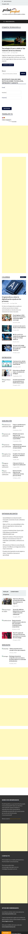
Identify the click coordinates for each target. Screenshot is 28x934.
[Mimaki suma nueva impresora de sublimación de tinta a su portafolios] (7, 434)
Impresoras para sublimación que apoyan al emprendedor (19, 446)
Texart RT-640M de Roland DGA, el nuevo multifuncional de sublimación (19, 612)
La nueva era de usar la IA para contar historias (19, 326)
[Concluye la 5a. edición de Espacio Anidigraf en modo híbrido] (7, 361)
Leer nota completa (7, 64)
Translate (13, 121)
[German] (4, 117)
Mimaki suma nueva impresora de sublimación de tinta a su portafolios (19, 436)
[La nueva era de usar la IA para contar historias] (7, 326)
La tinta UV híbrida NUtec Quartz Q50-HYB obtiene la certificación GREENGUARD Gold (13, 532)
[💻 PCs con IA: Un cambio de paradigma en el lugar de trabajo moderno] (7, 334)
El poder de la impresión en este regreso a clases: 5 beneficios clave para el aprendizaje (14, 553)
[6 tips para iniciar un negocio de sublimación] (7, 463)
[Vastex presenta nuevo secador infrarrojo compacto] (5, 648)
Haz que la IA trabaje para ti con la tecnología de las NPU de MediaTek (19, 348)
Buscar (4, 71)
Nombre (4, 92)
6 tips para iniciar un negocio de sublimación (19, 463)
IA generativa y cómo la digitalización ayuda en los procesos (11, 299)
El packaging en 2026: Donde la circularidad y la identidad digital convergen (19, 317)
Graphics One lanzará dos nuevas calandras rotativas (19, 455)
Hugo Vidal (15, 52)
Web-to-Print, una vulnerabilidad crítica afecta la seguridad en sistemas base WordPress (13, 526)
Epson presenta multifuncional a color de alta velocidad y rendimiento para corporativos (19, 623)
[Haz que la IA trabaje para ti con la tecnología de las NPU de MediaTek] (7, 345)
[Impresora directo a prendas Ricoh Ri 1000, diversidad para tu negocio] (7, 599)
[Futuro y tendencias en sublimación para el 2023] (7, 424)
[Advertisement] (14, 139)
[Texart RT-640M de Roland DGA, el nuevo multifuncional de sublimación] (7, 609)
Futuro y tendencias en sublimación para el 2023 (19, 426)
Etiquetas (6, 594)
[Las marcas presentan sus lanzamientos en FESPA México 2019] (7, 379)
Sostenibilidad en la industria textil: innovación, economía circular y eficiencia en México (14, 519)
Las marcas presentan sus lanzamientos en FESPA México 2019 (19, 381)
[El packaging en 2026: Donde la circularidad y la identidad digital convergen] (7, 315)
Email (3, 87)
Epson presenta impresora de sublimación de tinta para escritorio (18, 473)
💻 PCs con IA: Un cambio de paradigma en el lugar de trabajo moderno (19, 337)
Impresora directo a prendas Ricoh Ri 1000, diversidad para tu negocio (19, 601)
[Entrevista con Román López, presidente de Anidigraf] (7, 370)
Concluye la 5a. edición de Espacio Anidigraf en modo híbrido (19, 362)
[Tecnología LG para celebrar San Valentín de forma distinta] (14, 38)
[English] (2, 117)
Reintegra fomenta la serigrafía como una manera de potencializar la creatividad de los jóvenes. (17, 658)
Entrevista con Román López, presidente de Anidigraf (19, 372)
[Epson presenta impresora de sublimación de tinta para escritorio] (7, 471)
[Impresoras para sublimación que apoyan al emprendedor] (7, 444)
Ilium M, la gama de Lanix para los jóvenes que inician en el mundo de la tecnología (19, 635)
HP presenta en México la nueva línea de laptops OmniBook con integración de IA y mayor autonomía (14, 546)
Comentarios (15, 591)
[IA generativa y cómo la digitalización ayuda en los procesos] (14, 281)
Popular (5, 591)
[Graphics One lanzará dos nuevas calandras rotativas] (7, 454)
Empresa (4, 97)
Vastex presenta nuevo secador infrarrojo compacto (17, 649)
